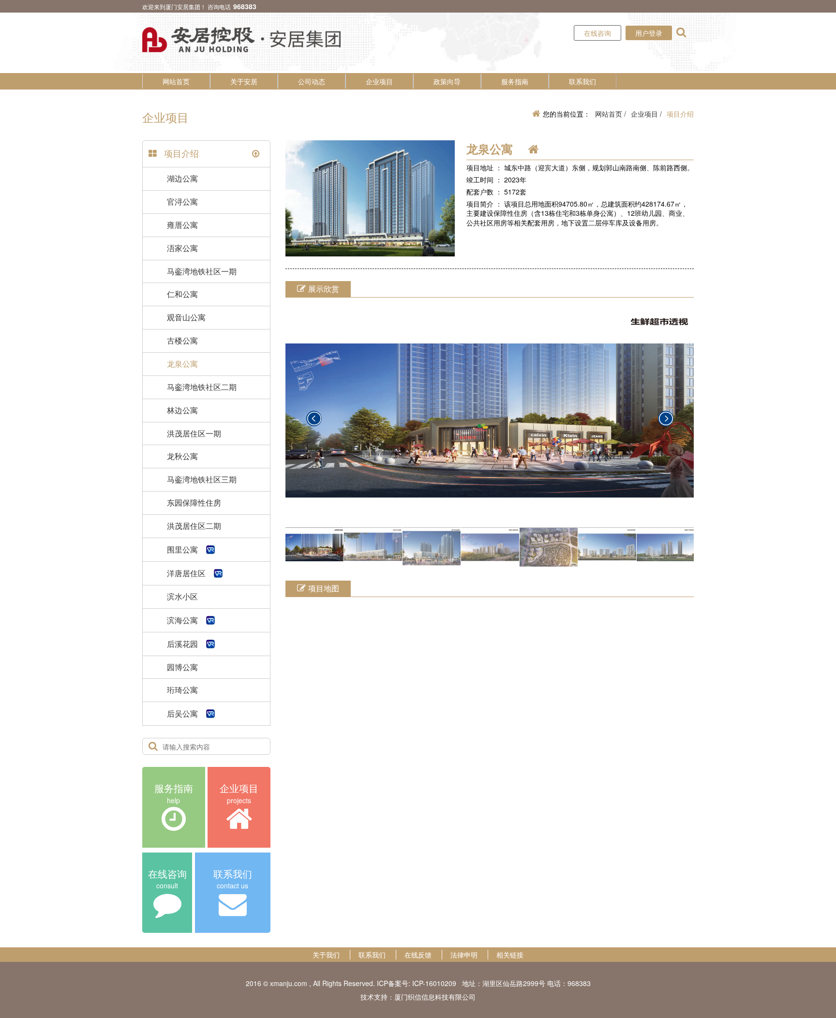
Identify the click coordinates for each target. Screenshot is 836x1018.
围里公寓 (182, 549)
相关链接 (509, 954)
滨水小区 (182, 596)
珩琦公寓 (182, 689)
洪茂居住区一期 (194, 433)
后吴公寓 (182, 713)
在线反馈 (418, 954)
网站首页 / (610, 114)
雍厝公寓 (182, 224)
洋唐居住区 (186, 573)
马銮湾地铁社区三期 (202, 479)
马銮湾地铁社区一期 (202, 271)
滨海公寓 (182, 620)
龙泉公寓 (182, 363)
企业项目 (379, 81)
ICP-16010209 (434, 983)
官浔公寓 (182, 201)
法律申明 (464, 954)
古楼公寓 (182, 340)
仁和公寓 (182, 293)
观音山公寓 (186, 317)
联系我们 (582, 81)
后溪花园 (182, 643)
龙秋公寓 (182, 456)
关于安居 (243, 81)
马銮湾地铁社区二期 (202, 386)
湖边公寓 (182, 178)
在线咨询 (597, 33)
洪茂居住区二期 (194, 525)
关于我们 (326, 954)
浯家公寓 (182, 248)
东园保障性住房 (194, 502)
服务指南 (514, 81)
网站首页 (176, 81)
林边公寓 (182, 410)
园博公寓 (182, 667)
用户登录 (648, 33)
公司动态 (311, 81)
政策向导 (447, 81)
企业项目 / (646, 114)
